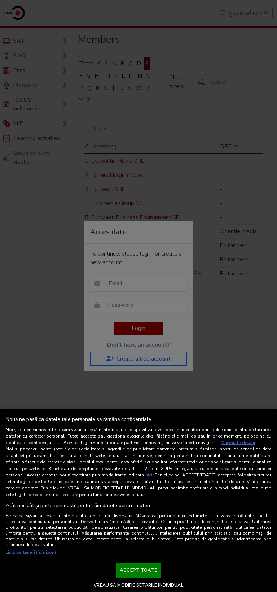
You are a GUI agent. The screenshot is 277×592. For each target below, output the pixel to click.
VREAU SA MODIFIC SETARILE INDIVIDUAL (138, 585)
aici (148, 475)
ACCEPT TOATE (138, 570)
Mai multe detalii (238, 442)
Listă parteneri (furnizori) (31, 552)
